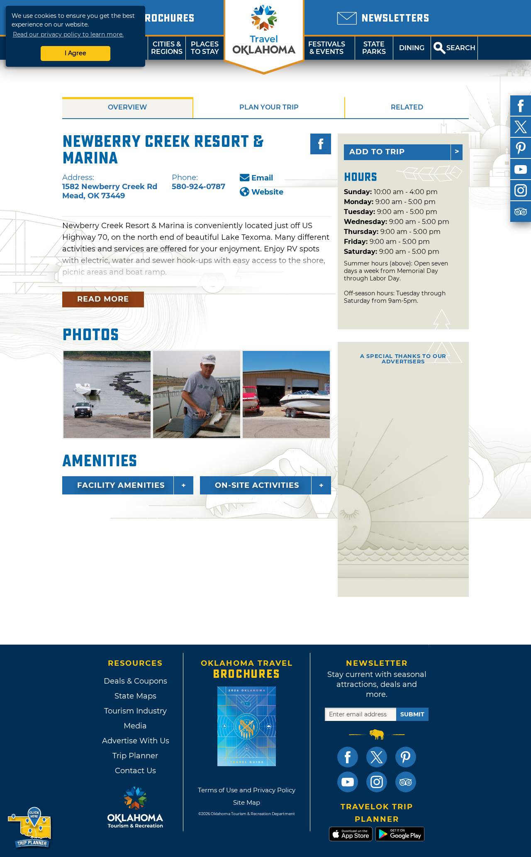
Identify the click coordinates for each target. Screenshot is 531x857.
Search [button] (460, 48)
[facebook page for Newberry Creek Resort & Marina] (320, 144)
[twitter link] (376, 757)
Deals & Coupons (135, 681)
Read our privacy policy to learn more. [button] (68, 34)
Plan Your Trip (269, 107)
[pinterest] (520, 148)
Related (407, 107)
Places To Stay (205, 48)
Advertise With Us (135, 740)
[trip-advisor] (520, 211)
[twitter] (520, 127)
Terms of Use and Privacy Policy (246, 790)
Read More (103, 299)
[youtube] (520, 169)
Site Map (246, 802)
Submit (412, 714)
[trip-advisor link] (405, 782)
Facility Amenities (121, 485)
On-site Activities (257, 485)
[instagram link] (376, 782)
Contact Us (135, 770)
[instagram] (520, 190)
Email (262, 178)
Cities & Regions (167, 48)
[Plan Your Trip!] (30, 828)
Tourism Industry (135, 711)
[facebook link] (347, 757)
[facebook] (520, 105)
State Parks (374, 48)
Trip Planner (135, 755)
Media (135, 725)
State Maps (135, 696)
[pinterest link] (405, 757)
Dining (411, 48)
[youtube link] (347, 782)
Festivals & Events (326, 48)
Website (267, 192)
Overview (127, 107)
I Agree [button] (75, 53)
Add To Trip (377, 151)
